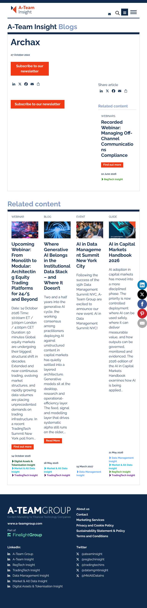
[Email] (142, 323)
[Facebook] (142, 304)
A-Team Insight (23, 559)
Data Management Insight (88, 474)
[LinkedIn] (142, 285)
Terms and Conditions (92, 536)
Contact (82, 514)
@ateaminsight (92, 554)
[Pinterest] (142, 313)
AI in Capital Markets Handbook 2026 (122, 252)
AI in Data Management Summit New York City (88, 255)
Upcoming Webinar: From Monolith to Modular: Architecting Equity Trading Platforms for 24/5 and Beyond (24, 271)
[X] (142, 294)
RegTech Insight (113, 179)
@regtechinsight (93, 559)
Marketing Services (90, 520)
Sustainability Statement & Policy (100, 531)
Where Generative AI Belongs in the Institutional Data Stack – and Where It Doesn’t (57, 266)
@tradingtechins (93, 565)
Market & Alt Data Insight (23, 470)
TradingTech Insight (26, 475)
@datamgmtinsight (95, 570)
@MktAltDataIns (93, 575)
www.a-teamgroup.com (24, 523)
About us (82, 509)
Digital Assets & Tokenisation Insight (23, 463)
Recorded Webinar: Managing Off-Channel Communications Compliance (117, 138)
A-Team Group (23, 554)
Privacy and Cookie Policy (95, 525)
